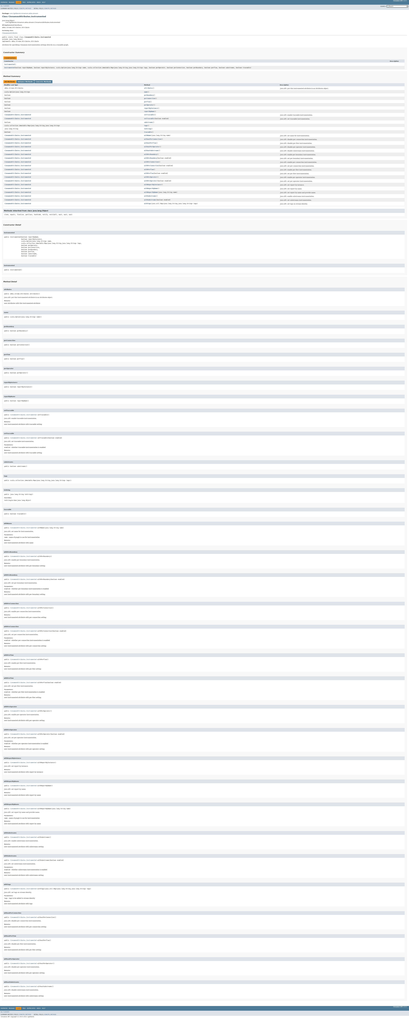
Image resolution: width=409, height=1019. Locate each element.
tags (146, 125)
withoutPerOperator (151, 147)
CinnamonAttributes (9, 33)
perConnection (149, 98)
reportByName (149, 111)
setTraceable (149, 115)
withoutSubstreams (151, 150)
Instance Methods (25, 82)
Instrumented (9, 64)
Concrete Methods (43, 82)
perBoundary (148, 95)
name (146, 92)
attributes (148, 88)
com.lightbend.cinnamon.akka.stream (23, 13)
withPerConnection (151, 162)
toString (147, 129)
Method (28, 8)
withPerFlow (148, 169)
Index (39, 2)
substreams (148, 122)
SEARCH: (383, 6)
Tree (24, 2)
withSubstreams (150, 196)
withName (147, 135)
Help (43, 2)
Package (12, 2)
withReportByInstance (152, 184)
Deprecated (31, 2)
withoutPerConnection (152, 139)
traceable (148, 132)
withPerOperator (150, 177)
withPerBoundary (150, 154)
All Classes (5, 6)
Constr (21, 8)
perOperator (148, 105)
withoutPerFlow (150, 143)
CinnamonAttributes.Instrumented (17, 115)
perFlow (147, 102)
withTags (147, 203)
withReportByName (151, 188)
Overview (4, 2)
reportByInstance (151, 108)
